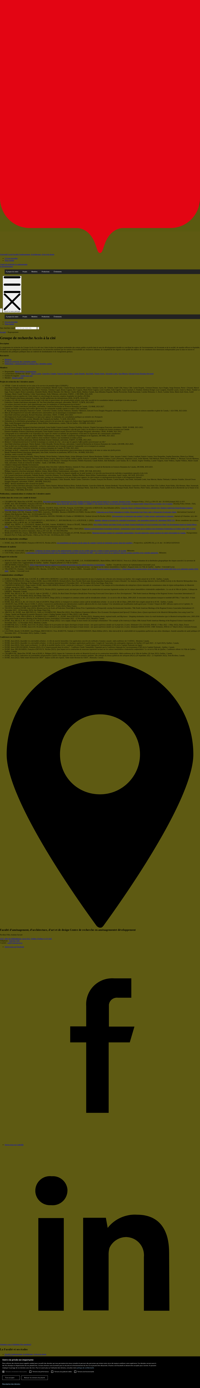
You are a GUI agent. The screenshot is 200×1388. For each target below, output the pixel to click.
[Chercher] (1, 310)
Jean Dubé (89, 374)
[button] (11, 1384)
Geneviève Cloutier (49, 374)
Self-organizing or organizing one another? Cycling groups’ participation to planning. (143, 516)
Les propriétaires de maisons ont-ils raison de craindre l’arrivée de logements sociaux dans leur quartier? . (95, 543)
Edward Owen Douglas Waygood (141, 374)
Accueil (3, 332)
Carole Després (79, 374)
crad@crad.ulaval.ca (14, 943)
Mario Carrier (36, 374)
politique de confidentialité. (85, 1368)
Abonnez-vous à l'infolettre (10, 1344)
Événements (58, 272)
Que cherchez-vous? (7, 328)
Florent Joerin (99, 374)
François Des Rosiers (65, 374)
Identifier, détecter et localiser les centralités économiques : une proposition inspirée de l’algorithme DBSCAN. (135, 520)
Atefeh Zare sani (26, 376)
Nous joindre (9, 260)
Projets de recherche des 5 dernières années (20, 362)
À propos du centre (12, 272)
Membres (34, 272)
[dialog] (100, 1372)
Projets (25, 272)
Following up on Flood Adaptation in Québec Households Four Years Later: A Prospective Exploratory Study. (136, 512)
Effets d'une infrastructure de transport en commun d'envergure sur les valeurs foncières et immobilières (67, 565)
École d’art (9, 1356)
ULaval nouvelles (11, 258)
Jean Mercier (123, 374)
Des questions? (25, 1344)
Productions (45, 272)
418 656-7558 (14, 941)
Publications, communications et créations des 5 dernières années (28, 364)
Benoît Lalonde (17, 378)
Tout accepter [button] (10, 1378)
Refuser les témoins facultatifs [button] (34, 1378)
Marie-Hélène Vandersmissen (25, 372)
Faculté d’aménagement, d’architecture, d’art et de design (33, 254)
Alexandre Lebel (111, 374)
